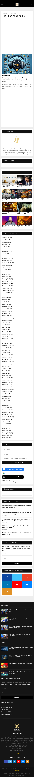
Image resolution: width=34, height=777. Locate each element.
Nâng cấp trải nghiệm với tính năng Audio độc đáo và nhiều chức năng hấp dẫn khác (16, 80)
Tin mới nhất (4, 707)
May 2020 (4, 398)
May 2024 (4, 299)
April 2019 (4, 428)
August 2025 (5, 265)
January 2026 (5, 253)
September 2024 (6, 290)
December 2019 (6, 410)
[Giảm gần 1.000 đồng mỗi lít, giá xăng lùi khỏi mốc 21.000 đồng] (4, 636)
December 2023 (6, 311)
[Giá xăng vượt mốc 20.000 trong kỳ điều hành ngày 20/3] (4, 619)
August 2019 (5, 419)
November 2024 (6, 285)
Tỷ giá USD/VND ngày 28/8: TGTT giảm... (23, 212)
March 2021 (5, 375)
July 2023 (4, 322)
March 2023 (5, 331)
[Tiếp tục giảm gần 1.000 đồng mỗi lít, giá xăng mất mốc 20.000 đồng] (4, 627)
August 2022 (5, 348)
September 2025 (6, 262)
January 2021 (5, 380)
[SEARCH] (30, 494)
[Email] (23, 761)
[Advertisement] (17, 36)
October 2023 (5, 315)
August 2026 (5, 237)
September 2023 (6, 318)
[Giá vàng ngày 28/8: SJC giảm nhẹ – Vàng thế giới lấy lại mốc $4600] (9, 207)
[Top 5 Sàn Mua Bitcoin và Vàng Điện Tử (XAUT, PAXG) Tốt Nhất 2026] (4, 657)
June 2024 (5, 297)
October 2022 (5, 343)
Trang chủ (5, 773)
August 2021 (5, 364)
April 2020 (4, 400)
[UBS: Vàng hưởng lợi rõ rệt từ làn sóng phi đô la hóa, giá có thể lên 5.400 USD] (24, 220)
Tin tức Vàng (11, 773)
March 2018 (5, 437)
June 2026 (5, 242)
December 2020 (6, 382)
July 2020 (4, 393)
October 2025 (5, 260)
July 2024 (4, 295)
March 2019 (5, 430)
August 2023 (5, 320)
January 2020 (5, 407)
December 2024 (6, 283)
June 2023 (5, 325)
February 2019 (6, 433)
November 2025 (6, 258)
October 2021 (5, 359)
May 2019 (4, 426)
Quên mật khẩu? (6, 480)
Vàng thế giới (4, 712)
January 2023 (5, 336)
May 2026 (4, 244)
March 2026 (5, 249)
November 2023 (6, 313)
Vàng (2, 709)
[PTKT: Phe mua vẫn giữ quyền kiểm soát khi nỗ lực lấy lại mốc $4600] (24, 193)
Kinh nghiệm (11, 775)
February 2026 (6, 251)
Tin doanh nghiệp (6, 75)
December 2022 (6, 338)
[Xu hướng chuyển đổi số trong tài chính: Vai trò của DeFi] (4, 648)
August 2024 (5, 292)
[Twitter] (10, 761)
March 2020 (5, 403)
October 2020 (5, 387)
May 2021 (4, 370)
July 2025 (4, 267)
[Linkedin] (14, 761)
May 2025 (4, 272)
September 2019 (6, 416)
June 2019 (5, 423)
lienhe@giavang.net (19, 753)
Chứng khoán (4, 714)
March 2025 (5, 276)
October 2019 (5, 414)
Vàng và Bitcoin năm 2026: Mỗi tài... (8, 185)
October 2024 (5, 288)
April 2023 (4, 329)
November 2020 (6, 384)
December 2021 (6, 354)
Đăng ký (15, 482)
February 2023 (6, 334)
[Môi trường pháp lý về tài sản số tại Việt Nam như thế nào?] (4, 665)
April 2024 (4, 302)
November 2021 (6, 357)
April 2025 (4, 274)
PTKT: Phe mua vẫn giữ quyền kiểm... (23, 199)
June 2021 (5, 368)
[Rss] (27, 761)
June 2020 (5, 396)
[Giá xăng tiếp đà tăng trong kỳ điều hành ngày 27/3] (4, 611)
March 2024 (5, 304)
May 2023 (4, 327)
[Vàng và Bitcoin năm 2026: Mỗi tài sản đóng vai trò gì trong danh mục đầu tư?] (9, 180)
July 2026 (4, 239)
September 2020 (6, 389)
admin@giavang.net (25, 153)
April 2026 (4, 246)
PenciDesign (17, 770)
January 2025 (5, 281)
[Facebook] (6, 761)
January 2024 (5, 308)
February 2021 (6, 377)
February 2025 (6, 279)
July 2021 (4, 366)
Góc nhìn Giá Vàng (20, 775)
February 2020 (6, 405)
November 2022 (6, 341)
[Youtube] (18, 761)
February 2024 (6, 306)
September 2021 (6, 361)
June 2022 (5, 352)
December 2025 (6, 256)
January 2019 (5, 435)
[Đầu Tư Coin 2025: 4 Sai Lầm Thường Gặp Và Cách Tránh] (4, 673)
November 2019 (6, 412)
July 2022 (4, 350)
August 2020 (5, 391)
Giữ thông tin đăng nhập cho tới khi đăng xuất (15, 458)
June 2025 (5, 269)
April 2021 (4, 373)
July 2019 (4, 421)
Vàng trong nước (19, 773)
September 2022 (6, 345)
